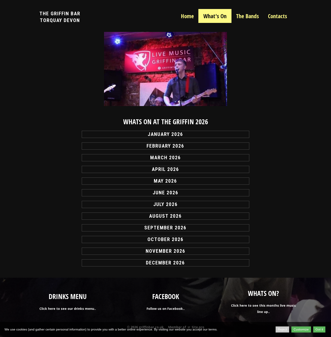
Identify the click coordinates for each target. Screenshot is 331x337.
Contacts (277, 16)
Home (187, 16)
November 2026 (165, 251)
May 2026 (165, 181)
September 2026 (165, 228)
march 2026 (165, 157)
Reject (282, 329)
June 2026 (165, 192)
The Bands (247, 16)
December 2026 (165, 263)
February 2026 (165, 146)
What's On (215, 16)
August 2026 (165, 216)
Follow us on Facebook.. (166, 308)
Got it (319, 329)
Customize (301, 329)
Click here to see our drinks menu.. (67, 308)
